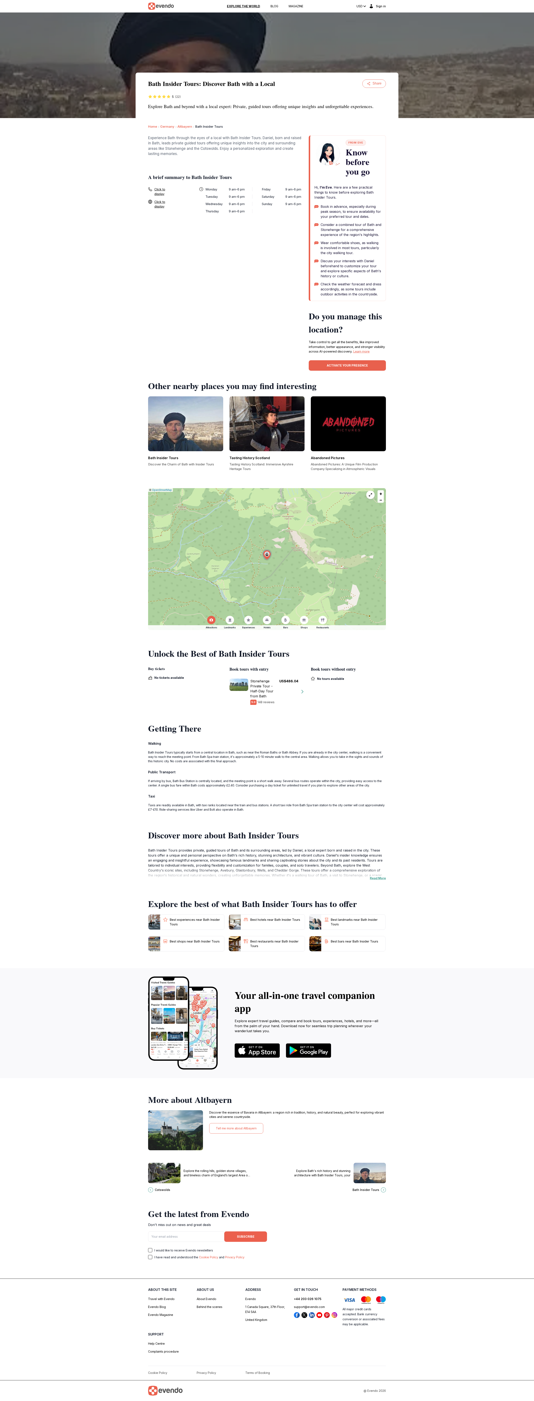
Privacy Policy (234, 1257)
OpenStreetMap (162, 489)
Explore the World (243, 6)
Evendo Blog (157, 1307)
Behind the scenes (209, 1307)
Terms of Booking (257, 1373)
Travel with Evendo (161, 1299)
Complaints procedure (163, 1351)
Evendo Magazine (160, 1315)
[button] (267, 555)
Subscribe (245, 1236)
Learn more (361, 351)
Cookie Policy (208, 1257)
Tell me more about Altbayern (236, 1128)
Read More (378, 878)
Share (377, 83)
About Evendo (206, 1299)
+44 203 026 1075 (307, 1299)
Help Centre (156, 1343)
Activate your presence (347, 365)
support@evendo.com (309, 1307)
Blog (274, 6)
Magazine (296, 6)
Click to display (159, 191)
